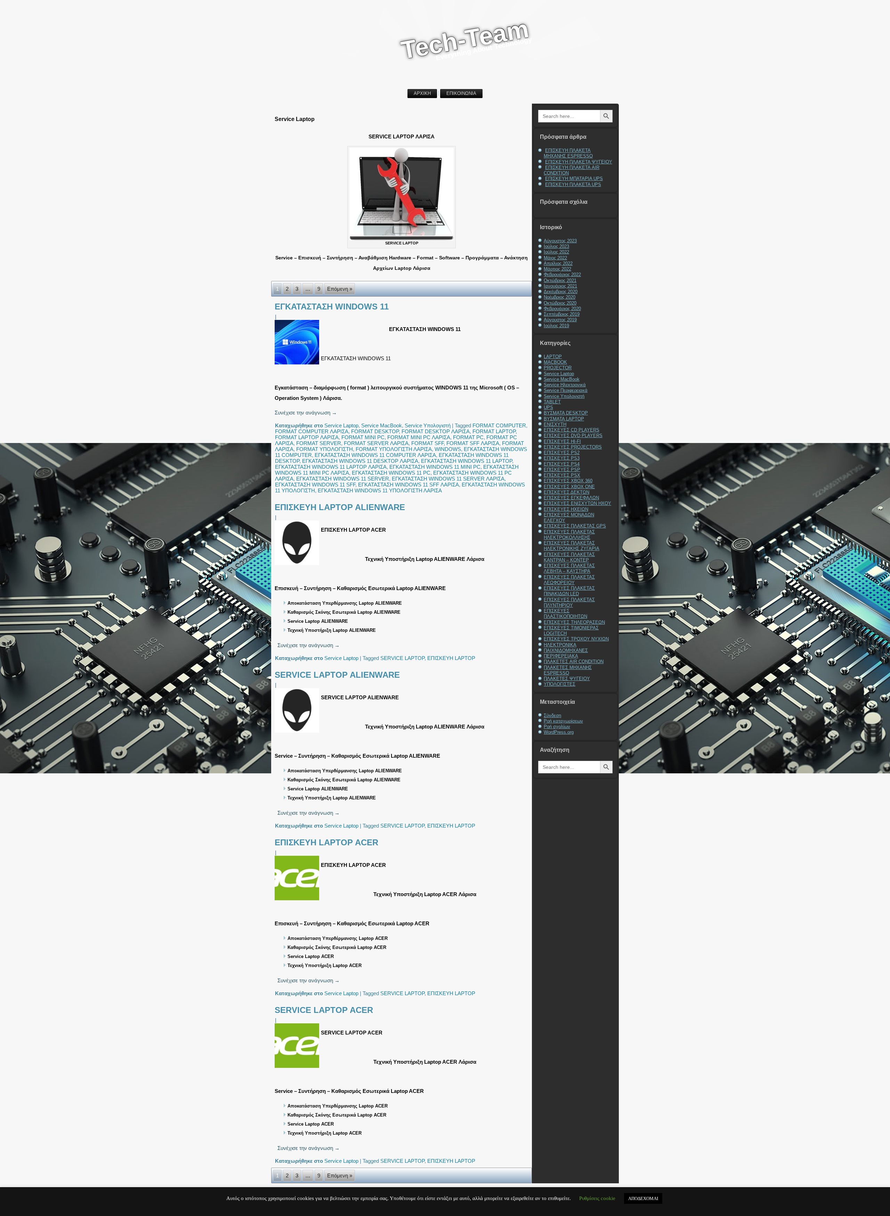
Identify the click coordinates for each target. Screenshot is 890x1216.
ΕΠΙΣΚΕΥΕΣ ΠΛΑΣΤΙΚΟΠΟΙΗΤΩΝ (565, 613)
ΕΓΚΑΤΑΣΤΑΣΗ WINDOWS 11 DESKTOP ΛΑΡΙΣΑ (360, 461)
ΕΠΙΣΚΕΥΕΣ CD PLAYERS (571, 430)
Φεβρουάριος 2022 (562, 274)
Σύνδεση (552, 715)
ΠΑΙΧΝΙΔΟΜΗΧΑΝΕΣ (566, 650)
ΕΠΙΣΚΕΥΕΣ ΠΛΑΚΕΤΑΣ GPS (575, 526)
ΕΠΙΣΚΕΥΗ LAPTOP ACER (326, 842)
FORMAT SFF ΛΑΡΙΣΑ (472, 443)
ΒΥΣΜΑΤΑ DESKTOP (566, 413)
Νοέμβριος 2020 (559, 297)
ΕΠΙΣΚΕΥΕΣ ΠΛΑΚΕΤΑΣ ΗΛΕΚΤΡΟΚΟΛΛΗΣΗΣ (569, 534)
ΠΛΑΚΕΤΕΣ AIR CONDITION (574, 661)
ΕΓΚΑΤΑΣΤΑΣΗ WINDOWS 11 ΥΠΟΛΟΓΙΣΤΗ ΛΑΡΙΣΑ (380, 490)
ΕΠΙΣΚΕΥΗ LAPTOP (451, 658)
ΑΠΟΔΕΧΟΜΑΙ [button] (643, 1198)
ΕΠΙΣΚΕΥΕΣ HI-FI (562, 441)
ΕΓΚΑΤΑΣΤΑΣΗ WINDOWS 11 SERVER (342, 479)
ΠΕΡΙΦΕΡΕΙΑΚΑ (561, 656)
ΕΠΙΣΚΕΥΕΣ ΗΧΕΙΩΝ (566, 509)
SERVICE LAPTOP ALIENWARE (337, 674)
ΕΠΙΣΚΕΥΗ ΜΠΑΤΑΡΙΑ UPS (574, 178)
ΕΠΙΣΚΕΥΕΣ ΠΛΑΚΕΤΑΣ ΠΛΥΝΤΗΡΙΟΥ (569, 602)
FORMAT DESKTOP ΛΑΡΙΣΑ (436, 431)
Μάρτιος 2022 (557, 269)
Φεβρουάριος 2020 (562, 308)
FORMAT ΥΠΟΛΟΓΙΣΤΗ (324, 449)
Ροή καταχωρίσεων (563, 721)
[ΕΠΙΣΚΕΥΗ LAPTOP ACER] (298, 900)
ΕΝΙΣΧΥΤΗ (555, 424)
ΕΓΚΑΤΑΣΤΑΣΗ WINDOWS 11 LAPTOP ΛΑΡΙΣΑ (331, 467)
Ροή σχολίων (557, 726)
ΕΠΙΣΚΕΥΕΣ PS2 (562, 452)
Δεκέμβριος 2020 (560, 291)
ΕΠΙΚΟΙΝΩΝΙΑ (461, 93)
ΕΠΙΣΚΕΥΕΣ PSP (562, 469)
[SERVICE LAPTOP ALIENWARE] (298, 732)
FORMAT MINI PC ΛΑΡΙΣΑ (418, 437)
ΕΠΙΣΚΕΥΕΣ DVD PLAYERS (573, 435)
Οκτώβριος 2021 (560, 280)
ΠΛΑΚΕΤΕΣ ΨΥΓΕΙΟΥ (567, 678)
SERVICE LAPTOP (402, 658)
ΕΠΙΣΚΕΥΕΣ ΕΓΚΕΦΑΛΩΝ (571, 497)
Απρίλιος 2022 (558, 263)
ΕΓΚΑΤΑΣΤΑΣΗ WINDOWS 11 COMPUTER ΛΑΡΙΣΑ (375, 455)
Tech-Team (465, 39)
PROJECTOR (558, 367)
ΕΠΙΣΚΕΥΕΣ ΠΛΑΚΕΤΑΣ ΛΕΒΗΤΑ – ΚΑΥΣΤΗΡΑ (569, 568)
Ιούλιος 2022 (556, 252)
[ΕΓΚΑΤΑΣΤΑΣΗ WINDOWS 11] (298, 364)
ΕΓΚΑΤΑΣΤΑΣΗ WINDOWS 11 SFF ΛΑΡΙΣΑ (408, 485)
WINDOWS (448, 449)
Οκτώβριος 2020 (560, 303)
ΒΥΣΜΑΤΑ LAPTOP (564, 418)
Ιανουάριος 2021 (560, 286)
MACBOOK (555, 362)
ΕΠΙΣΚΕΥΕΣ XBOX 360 (568, 480)
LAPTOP (553, 356)
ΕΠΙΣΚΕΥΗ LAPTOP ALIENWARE (340, 507)
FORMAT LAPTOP (494, 431)
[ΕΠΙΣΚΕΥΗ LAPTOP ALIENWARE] (298, 565)
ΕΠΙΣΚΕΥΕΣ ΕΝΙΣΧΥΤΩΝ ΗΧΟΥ (577, 503)
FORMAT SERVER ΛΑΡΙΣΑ (376, 443)
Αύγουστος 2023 (560, 240)
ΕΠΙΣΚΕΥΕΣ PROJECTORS (573, 447)
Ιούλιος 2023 (556, 246)
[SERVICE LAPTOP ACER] (298, 1068)
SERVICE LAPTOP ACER (324, 1010)
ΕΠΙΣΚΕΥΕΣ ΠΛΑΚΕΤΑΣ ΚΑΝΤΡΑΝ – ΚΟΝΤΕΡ (569, 557)
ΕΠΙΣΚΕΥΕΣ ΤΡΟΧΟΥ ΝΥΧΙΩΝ (576, 639)
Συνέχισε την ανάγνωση (306, 413)
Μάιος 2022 (555, 257)
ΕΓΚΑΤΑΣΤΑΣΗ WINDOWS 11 (332, 306)
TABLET (552, 401)
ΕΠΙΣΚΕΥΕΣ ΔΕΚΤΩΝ (566, 492)
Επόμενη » (339, 289)
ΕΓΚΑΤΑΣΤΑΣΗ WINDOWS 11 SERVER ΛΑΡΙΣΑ (448, 479)
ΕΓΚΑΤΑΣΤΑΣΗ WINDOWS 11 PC (391, 473)
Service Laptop (341, 425)
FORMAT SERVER (318, 443)
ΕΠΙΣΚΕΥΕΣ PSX (562, 475)
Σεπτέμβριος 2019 (562, 314)
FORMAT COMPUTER (499, 425)
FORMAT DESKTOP (375, 431)
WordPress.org (559, 732)
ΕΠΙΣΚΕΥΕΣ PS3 (562, 458)
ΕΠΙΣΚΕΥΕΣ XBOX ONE (569, 486)
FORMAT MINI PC (363, 437)
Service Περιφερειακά (566, 390)
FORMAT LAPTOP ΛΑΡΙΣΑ (307, 437)
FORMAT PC (468, 437)
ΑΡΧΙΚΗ (422, 93)
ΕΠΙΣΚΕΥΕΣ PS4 (562, 464)
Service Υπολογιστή (428, 425)
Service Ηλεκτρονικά (565, 384)
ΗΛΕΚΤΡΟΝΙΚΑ (560, 644)
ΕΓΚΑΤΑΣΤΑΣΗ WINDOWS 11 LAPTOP (466, 461)
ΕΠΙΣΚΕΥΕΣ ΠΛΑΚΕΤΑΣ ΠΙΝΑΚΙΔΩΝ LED (569, 591)
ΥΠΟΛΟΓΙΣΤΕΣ (559, 684)
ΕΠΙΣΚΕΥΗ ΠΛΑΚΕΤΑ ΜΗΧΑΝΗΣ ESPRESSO (568, 153)
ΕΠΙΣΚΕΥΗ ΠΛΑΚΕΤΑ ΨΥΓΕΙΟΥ (578, 161)
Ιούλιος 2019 (556, 325)
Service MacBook (381, 425)
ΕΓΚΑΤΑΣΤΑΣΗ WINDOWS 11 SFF (315, 485)
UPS (548, 407)
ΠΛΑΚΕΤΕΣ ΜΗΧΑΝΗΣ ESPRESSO (568, 670)
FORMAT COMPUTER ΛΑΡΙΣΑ (311, 431)
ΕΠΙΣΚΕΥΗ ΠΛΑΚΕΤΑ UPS (573, 184)
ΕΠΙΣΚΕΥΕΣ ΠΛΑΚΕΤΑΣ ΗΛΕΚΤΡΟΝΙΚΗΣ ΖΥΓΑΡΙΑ (571, 545)
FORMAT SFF (427, 443)
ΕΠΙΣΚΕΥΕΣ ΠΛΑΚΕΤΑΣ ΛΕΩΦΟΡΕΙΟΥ (569, 579)
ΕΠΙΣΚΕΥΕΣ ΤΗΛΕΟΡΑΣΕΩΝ (574, 622)
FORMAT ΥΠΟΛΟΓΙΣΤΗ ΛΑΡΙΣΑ (394, 449)
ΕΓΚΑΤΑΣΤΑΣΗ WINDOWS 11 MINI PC (434, 467)
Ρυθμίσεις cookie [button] (597, 1198)
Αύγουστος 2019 (560, 319)
